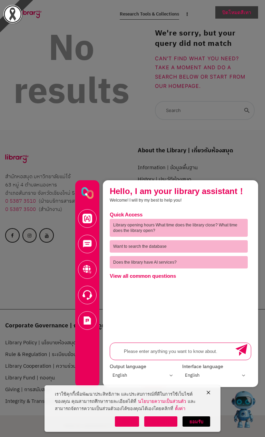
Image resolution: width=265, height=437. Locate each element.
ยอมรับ (196, 421)
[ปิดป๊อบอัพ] (208, 393)
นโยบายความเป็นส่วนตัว (162, 401)
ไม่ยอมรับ (160, 421)
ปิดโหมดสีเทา (236, 12)
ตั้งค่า (180, 408)
